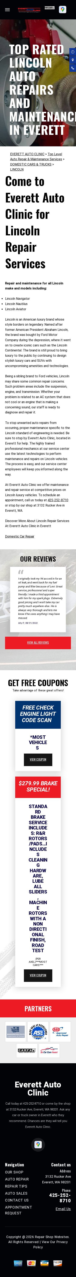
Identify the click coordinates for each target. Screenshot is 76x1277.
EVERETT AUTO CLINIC (27, 154)
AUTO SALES (16, 1193)
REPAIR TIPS (16, 1186)
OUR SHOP (14, 1172)
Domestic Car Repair (19, 536)
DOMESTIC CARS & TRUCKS (30, 164)
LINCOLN (17, 169)
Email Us (63, 1209)
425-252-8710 (58, 500)
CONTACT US (17, 1200)
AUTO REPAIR (17, 1179)
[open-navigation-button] (7, 9)
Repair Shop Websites (52, 1237)
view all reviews (38, 642)
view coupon (38, 759)
